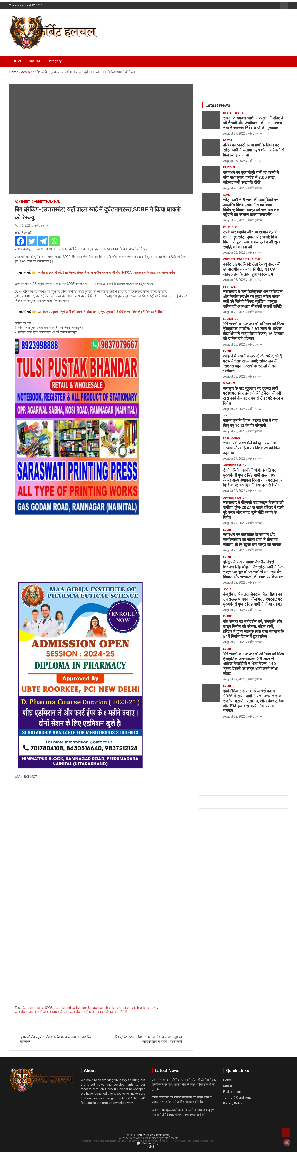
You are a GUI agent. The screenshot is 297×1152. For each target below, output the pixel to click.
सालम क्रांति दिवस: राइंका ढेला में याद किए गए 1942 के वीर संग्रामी (250, 423)
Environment (232, 1092)
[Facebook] (20, 241)
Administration (234, 465)
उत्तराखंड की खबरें (58, 1012)
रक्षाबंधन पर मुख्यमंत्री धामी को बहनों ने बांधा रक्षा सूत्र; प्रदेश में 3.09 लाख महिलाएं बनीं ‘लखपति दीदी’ (251, 177)
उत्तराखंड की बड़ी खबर (82, 1012)
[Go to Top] (286, 1132)
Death (227, 140)
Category (54, 61)
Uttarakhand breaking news (138, 1007)
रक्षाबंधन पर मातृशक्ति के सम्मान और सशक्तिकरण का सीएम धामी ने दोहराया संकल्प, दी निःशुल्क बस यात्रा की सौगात (252, 539)
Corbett (229, 259)
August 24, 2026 (234, 458)
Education (230, 319)
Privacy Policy (233, 1103)
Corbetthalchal (46, 201)
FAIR (226, 437)
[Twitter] (32, 241)
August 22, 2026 (234, 642)
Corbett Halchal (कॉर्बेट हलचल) (153, 1135)
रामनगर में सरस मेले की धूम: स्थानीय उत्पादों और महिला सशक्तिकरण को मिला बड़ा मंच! (251, 447)
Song (227, 194)
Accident (22, 201)
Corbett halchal (33, 1007)
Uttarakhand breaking (103, 1007)
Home (227, 1080)
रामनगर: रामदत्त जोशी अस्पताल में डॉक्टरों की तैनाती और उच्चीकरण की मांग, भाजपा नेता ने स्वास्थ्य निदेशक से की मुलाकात (253, 122)
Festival (229, 167)
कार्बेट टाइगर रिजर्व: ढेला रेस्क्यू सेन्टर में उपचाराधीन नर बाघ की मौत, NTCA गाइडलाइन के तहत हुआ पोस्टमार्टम (251, 269)
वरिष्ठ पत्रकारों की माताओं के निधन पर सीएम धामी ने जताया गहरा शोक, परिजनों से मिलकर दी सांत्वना (253, 150)
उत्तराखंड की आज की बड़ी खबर (31, 1012)
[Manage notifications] (286, 1142)
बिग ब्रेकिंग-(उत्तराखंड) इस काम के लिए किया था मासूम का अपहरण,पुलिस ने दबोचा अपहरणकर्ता (148, 1039)
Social (240, 113)
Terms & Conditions (237, 1097)
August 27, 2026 (234, 133)
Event (227, 351)
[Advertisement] (101, 547)
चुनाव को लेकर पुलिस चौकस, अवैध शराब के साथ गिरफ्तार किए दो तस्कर (56, 1039)
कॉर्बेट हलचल (41, 225)
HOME (17, 61)
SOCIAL (35, 61)
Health (228, 113)
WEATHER (229, 383)
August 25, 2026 (234, 312)
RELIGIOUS (230, 227)
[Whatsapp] (54, 241)
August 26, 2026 (234, 161)
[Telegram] (43, 241)
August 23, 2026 (234, 550)
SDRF (48, 1007)
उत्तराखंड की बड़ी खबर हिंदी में (111, 1012)
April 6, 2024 (23, 225)
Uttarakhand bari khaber (70, 1007)
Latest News (217, 105)
